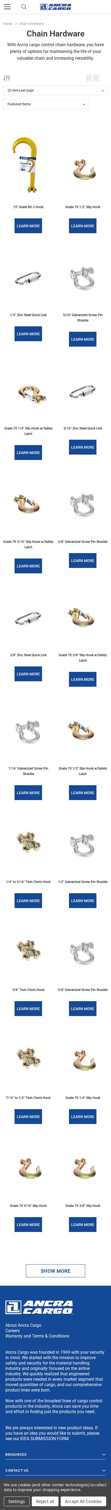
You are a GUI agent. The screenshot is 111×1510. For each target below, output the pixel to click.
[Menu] (7, 7)
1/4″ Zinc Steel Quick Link (28, 315)
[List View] (96, 78)
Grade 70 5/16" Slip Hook (28, 1206)
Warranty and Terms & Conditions (37, 1336)
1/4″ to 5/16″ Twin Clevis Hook (28, 882)
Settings (16, 1501)
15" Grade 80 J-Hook (28, 207)
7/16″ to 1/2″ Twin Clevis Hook (28, 1098)
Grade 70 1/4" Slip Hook (82, 1098)
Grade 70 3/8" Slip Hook (82, 1206)
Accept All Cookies (83, 1501)
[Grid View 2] (88, 78)
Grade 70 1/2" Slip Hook (82, 207)
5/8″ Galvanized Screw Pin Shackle (82, 990)
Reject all (45, 1501)
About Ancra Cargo (23, 1325)
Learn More (28, 226)
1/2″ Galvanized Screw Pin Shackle (82, 882)
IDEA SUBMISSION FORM (44, 1438)
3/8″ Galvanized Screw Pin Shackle (82, 542)
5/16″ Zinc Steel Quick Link (83, 428)
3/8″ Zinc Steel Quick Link (28, 655)
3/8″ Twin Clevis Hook (28, 990)
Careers (12, 1330)
